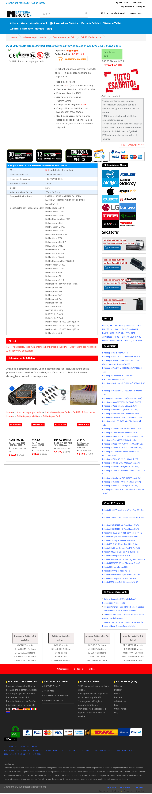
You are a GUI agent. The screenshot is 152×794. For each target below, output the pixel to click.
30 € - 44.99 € (32, 746)
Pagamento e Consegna (133, 6)
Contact (127, 787)
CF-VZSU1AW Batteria (25, 660)
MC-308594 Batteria (97, 660)
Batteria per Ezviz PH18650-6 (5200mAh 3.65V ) (122, 398)
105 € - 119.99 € (59, 750)
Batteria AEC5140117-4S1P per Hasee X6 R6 (120, 525)
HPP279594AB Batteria (133, 656)
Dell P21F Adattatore (91, 37)
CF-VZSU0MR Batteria (25, 649)
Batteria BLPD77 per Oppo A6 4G (116, 571)
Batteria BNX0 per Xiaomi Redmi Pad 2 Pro (120, 536)
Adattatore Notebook (35, 23)
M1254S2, (115, 329)
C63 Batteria (61, 653)
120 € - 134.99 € (73, 750)
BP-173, (105, 325)
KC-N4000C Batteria (61, 649)
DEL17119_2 (78, 54)
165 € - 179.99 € (114, 750)
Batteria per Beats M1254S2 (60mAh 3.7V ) (120, 486)
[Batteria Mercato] (22, 13)
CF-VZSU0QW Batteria (25, 656)
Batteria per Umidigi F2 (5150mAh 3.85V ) (119, 406)
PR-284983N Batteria (133, 649)
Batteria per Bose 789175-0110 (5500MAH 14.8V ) (123, 444)
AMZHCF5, (120, 333)
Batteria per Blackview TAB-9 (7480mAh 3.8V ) (121, 478)
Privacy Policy (52, 686)
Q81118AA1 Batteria (133, 653)
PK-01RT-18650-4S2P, (129, 329)
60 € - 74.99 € (21, 750)
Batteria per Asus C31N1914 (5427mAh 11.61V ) (122, 429)
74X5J (35, 439)
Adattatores (120, 701)
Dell (66, 85)
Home (15, 23)
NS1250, (105, 329)
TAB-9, (138, 325)
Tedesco (128, 791)
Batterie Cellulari (91, 23)
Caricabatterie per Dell (63, 37)
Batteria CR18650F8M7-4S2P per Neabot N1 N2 (122, 533)
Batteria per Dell (51, 416)
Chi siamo (138, 3)
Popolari (118, 690)
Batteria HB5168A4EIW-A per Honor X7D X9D (121, 574)
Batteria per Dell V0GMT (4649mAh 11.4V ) (120, 410)
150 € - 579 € (36, 754)
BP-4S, (138, 337)
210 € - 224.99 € (24, 754)
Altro (41, 28)
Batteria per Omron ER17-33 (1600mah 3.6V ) (121, 463)
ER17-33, (114, 325)
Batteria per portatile (27, 416)
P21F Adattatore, (15, 346)
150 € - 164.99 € (100, 750)
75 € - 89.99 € (33, 750)
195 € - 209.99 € (10, 754)
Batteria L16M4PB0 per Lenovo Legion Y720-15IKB (123, 559)
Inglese (115, 791)
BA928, (122, 325)
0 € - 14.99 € (8, 746)
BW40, (119, 341)
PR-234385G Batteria (133, 645)
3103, (112, 333)
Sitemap (118, 686)
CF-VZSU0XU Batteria (25, 653)
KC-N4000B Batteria (61, 660)
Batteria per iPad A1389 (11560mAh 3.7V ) (119, 440)
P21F (83, 104)
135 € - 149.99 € (86, 750)
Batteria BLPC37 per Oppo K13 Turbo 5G (119, 578)
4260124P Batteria (133, 660)
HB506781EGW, (127, 337)
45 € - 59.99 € (9, 750)
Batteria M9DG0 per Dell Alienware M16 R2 (120, 582)
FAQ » (116, 712)
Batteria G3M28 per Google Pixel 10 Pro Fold (121, 548)
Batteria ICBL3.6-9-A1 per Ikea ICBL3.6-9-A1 (120, 544)
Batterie (118, 697)
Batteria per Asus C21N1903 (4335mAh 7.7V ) (121, 360)
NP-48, (116, 337)
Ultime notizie (121, 709)
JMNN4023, (107, 337)
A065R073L (16, 439)
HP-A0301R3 (62, 439)
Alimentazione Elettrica (65, 23)
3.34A (81, 439)
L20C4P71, (137, 341)
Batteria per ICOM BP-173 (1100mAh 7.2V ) (120, 459)
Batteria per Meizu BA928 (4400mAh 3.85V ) (120, 467)
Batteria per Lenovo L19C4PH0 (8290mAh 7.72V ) (123, 417)
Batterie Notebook (22, 28)
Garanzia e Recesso (54, 701)
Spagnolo (103, 791)
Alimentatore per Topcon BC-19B (116, 364)
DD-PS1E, (130, 325)
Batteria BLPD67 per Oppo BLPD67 (116, 555)
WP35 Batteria (61, 645)
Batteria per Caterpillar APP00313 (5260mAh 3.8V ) (123, 436)
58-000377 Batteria (97, 649)
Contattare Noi (112, 96)
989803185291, (108, 341)
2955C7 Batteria (97, 656)
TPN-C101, (130, 333)
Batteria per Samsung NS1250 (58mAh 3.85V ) (121, 482)
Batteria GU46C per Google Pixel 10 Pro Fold (121, 552)
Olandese (140, 791)
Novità (117, 693)
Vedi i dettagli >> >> (132, 144)
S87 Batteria (61, 656)
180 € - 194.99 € (128, 750)
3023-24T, (128, 341)
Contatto (123, 3)
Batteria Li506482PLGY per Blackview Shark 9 (121, 563)
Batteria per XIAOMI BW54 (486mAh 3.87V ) (120, 432)
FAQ (140, 787)
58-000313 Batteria (97, 653)
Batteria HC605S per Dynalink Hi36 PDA (118, 540)
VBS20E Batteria (25, 645)
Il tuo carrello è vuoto (115, 13)
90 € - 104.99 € (45, 750)
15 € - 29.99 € (20, 746)
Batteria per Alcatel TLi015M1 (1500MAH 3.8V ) (122, 448)
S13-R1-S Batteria (97, 645)
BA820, (105, 333)
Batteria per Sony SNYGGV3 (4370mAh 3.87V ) (121, 402)
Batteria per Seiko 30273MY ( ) (115, 353)
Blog (49, 28)
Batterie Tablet (112, 23)
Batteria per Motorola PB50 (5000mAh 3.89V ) (121, 414)
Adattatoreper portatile (34, 37)
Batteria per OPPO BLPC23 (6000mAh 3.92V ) (121, 357)
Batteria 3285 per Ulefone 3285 (115, 567)
